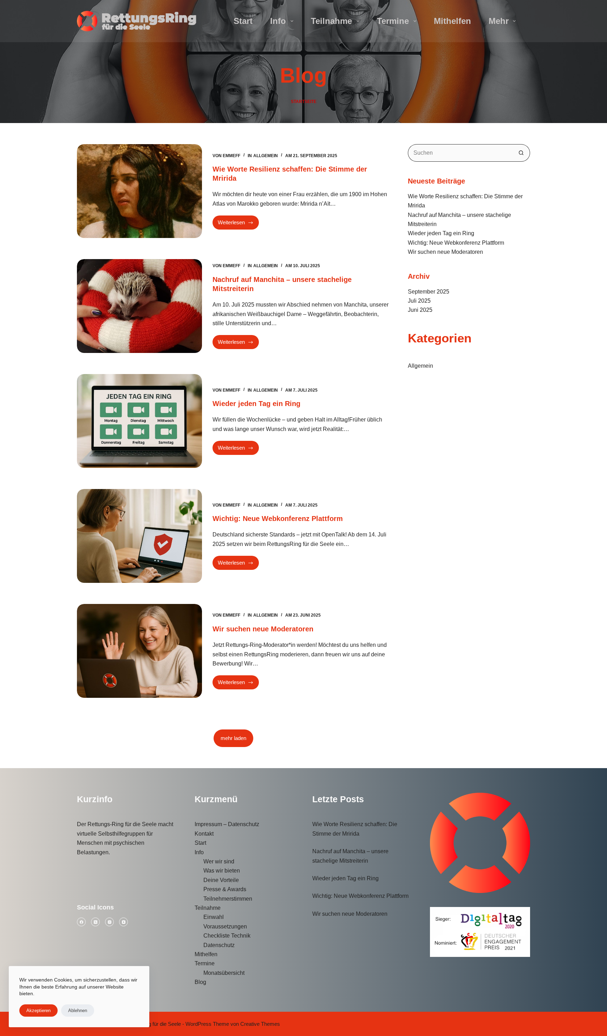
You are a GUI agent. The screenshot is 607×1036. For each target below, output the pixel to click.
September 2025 (428, 292)
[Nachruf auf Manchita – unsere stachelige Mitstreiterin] (139, 306)
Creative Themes (260, 1024)
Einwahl (213, 917)
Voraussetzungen (225, 926)
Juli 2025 (419, 301)
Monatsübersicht (223, 973)
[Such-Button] (521, 153)
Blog (200, 982)
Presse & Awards (224, 889)
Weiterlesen (237, 224)
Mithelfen (452, 21)
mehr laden (233, 738)
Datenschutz (219, 945)
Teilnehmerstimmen (227, 899)
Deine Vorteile (221, 880)
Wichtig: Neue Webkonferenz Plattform (278, 518)
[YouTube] (123, 922)
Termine (393, 21)
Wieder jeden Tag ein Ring (256, 403)
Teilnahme (331, 21)
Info (278, 21)
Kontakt (204, 834)
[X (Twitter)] (95, 922)
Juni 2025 (420, 310)
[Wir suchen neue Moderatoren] (139, 651)
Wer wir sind (218, 861)
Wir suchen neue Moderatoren (263, 629)
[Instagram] (109, 922)
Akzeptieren (38, 1010)
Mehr (499, 21)
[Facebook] (81, 922)
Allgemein (265, 155)
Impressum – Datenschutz (227, 824)
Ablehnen (77, 1010)
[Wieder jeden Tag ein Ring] (139, 421)
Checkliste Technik (226, 936)
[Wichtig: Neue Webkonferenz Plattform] (139, 536)
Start (243, 21)
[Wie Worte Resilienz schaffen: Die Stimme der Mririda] (139, 191)
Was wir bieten (221, 871)
